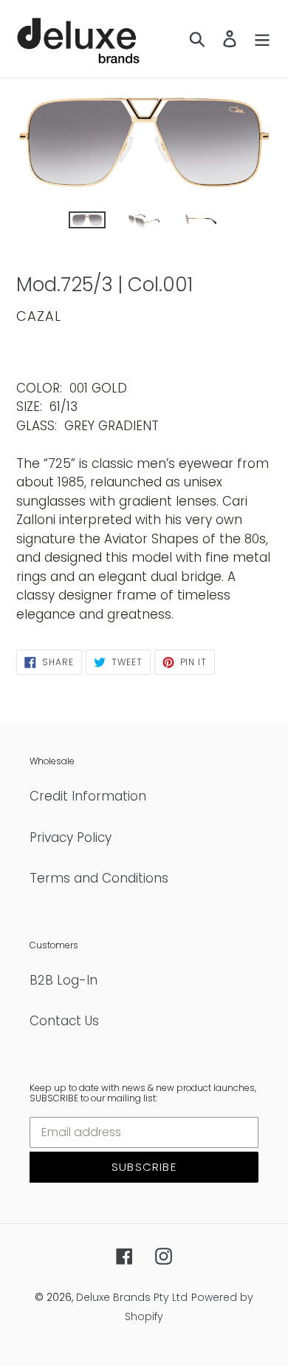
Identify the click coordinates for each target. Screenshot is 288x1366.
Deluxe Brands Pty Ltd (132, 1297)
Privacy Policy (71, 837)
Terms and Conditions (99, 878)
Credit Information (88, 796)
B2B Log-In (63, 980)
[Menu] (262, 39)
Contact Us (64, 1021)
